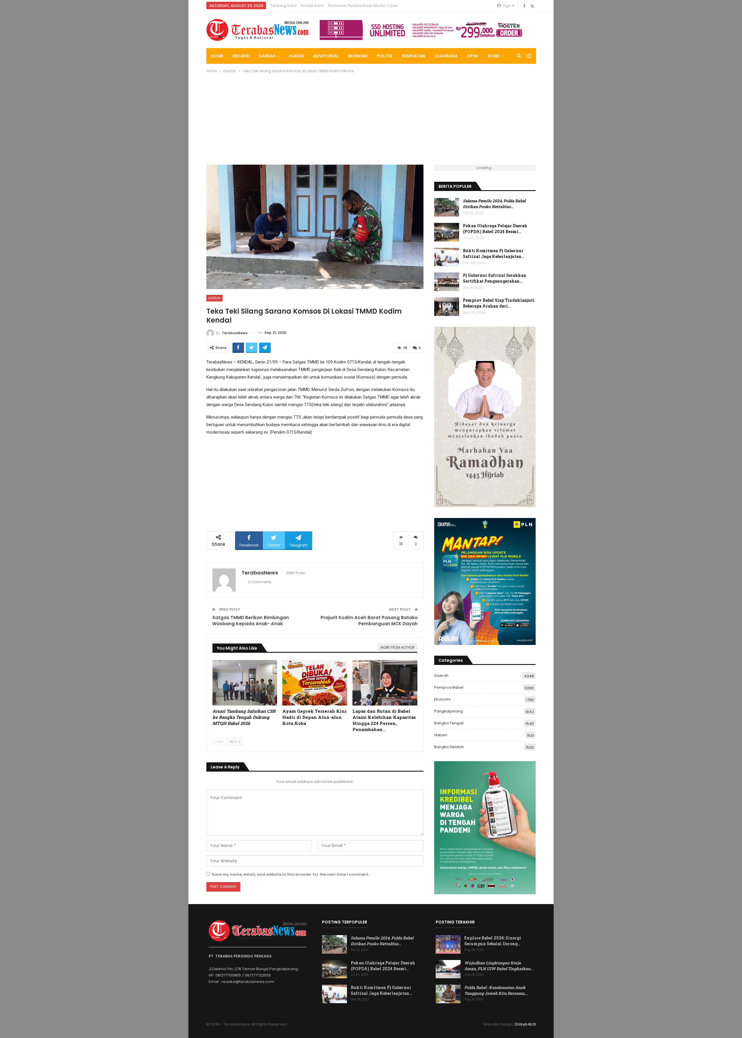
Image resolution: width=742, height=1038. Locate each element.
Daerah (267, 56)
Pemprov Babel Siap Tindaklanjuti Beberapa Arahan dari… (498, 303)
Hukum (296, 56)
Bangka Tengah (449, 723)
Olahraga (446, 56)
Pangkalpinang (448, 711)
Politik (384, 56)
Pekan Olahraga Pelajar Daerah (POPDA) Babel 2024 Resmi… (495, 228)
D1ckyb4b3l (525, 1024)
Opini (472, 56)
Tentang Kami (283, 5)
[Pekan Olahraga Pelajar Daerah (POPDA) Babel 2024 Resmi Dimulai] (446, 232)
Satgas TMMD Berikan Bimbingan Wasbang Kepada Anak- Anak (250, 621)
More (493, 56)
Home (217, 56)
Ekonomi (358, 56)
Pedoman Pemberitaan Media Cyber (363, 5)
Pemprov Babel (448, 687)
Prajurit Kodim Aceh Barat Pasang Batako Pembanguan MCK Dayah (369, 621)
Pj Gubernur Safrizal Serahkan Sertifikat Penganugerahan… (494, 278)
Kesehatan (413, 56)
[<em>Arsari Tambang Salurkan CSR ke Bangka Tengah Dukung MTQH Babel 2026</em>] (244, 683)
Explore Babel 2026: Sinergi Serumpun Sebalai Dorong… (492, 940)
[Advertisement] (380, 121)
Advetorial (326, 56)
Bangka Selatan (449, 747)
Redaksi (241, 56)
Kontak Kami (312, 5)
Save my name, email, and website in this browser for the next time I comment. (290, 874)
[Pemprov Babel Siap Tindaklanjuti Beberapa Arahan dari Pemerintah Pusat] (446, 306)
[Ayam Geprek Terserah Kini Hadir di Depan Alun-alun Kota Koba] (314, 683)
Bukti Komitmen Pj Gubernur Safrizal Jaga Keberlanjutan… (493, 253)
